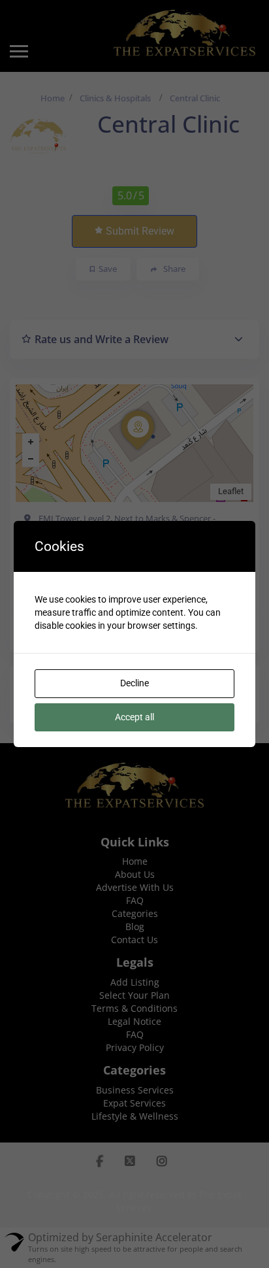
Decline (134, 683)
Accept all (134, 717)
